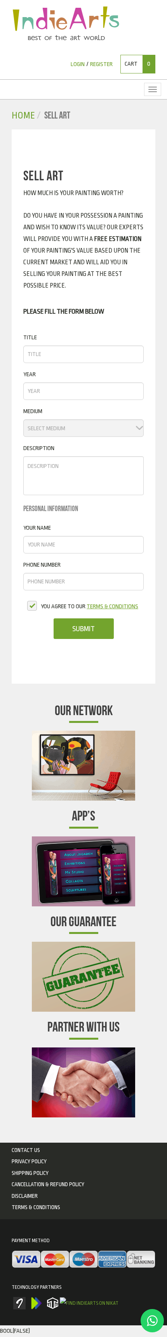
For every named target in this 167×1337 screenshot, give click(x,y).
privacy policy (29, 1161)
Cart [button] (137, 64)
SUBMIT (83, 629)
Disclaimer (25, 1196)
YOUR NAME (37, 528)
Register (101, 64)
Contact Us (26, 1150)
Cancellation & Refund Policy (48, 1184)
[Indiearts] (66, 23)
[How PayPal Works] (83, 1260)
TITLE (30, 337)
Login (78, 64)
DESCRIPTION (38, 448)
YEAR (29, 374)
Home (23, 115)
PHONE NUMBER (42, 565)
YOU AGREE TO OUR (89, 606)
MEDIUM (32, 411)
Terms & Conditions (36, 1207)
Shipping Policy (30, 1173)
